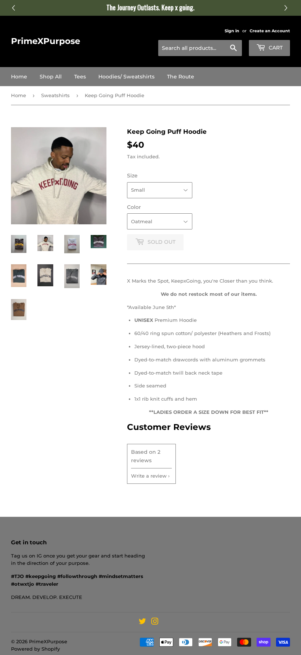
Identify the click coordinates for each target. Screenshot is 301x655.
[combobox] (216, 342)
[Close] (274, 227)
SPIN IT (238, 413)
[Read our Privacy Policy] (272, 384)
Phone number (216, 325)
